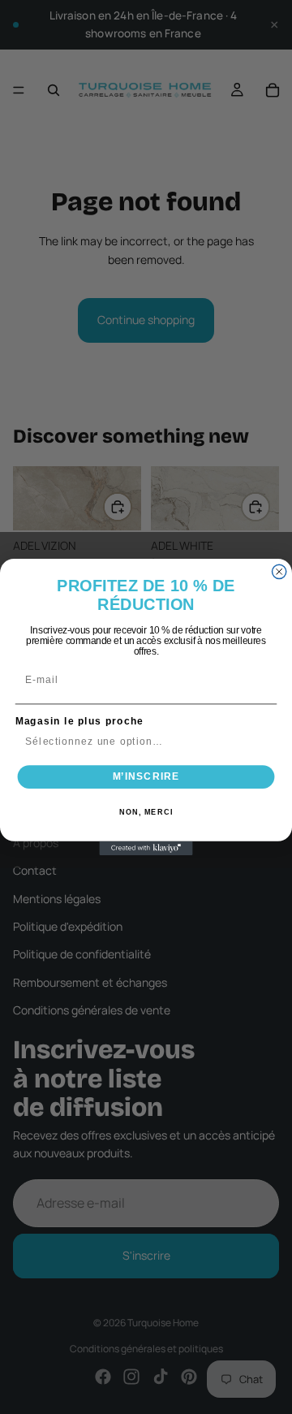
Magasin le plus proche (79, 721)
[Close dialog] (279, 571)
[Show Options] (265, 742)
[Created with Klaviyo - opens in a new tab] (145, 848)
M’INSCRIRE (146, 776)
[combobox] (142, 742)
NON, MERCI (146, 812)
